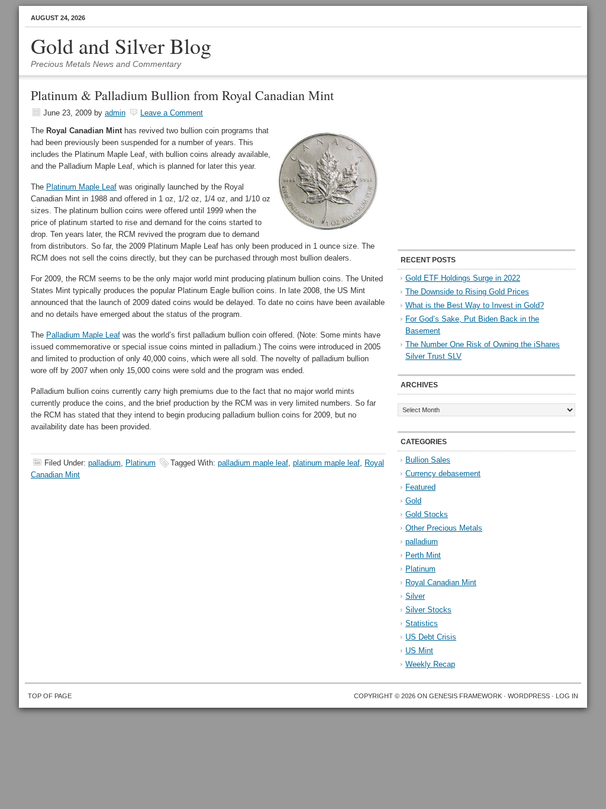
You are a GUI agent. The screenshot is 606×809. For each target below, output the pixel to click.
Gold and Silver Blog (121, 45)
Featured (420, 487)
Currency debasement (443, 473)
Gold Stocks (426, 514)
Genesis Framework (465, 695)
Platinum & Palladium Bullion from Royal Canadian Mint (182, 95)
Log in (567, 695)
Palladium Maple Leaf (83, 334)
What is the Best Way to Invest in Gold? (474, 305)
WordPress (529, 695)
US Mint (419, 650)
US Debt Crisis (430, 637)
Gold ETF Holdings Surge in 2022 (462, 278)
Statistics (421, 623)
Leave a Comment (171, 112)
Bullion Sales (427, 459)
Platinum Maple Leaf (81, 186)
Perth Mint (423, 555)
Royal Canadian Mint (440, 582)
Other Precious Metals (443, 528)
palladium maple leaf (253, 462)
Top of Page (50, 695)
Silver (415, 596)
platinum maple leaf (326, 462)
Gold (413, 500)
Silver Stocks (428, 609)
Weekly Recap (430, 664)
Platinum (140, 462)
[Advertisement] (472, 163)
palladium (104, 462)
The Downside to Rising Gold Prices (467, 291)
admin (115, 112)
